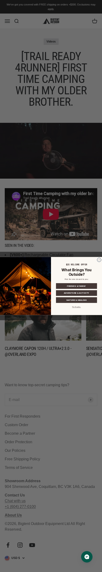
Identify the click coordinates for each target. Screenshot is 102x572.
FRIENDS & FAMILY (76, 286)
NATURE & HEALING (76, 300)
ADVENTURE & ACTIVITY (76, 293)
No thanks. (76, 307)
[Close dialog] (99, 260)
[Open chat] (87, 556)
